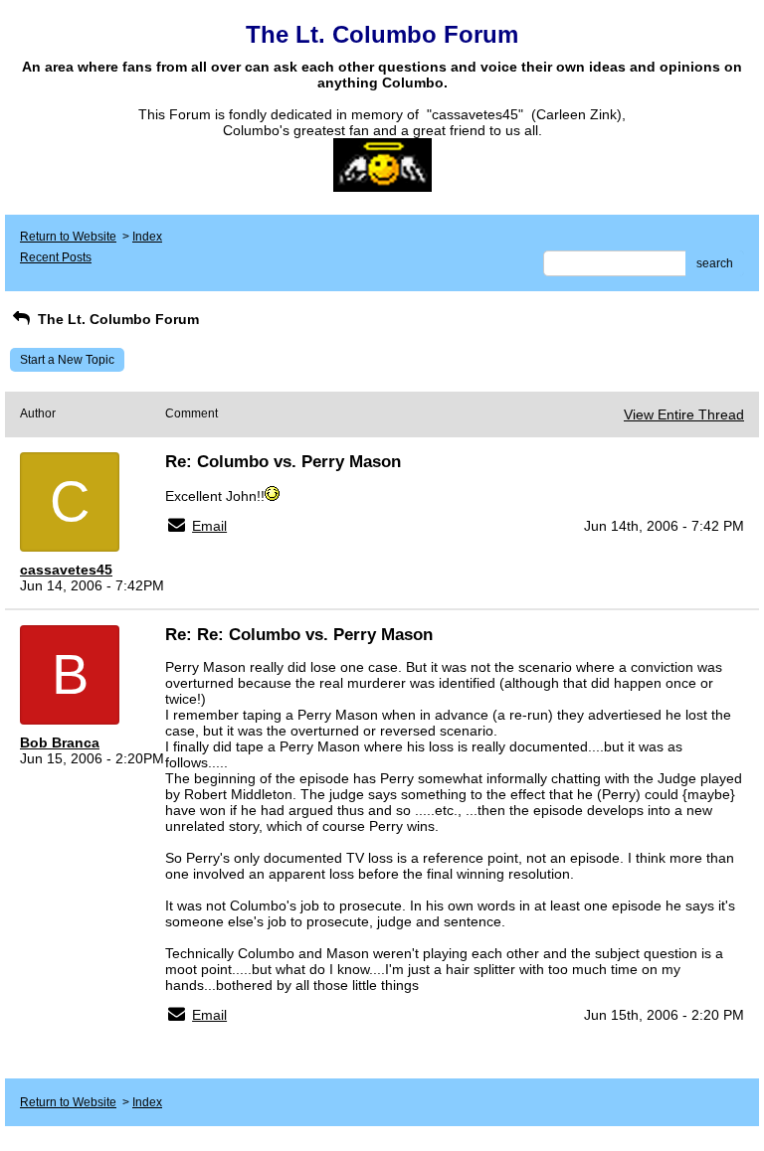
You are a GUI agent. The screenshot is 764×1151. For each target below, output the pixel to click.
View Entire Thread (684, 414)
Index (147, 237)
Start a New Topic (67, 360)
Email (209, 526)
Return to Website (68, 237)
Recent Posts (56, 257)
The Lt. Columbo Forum (116, 319)
